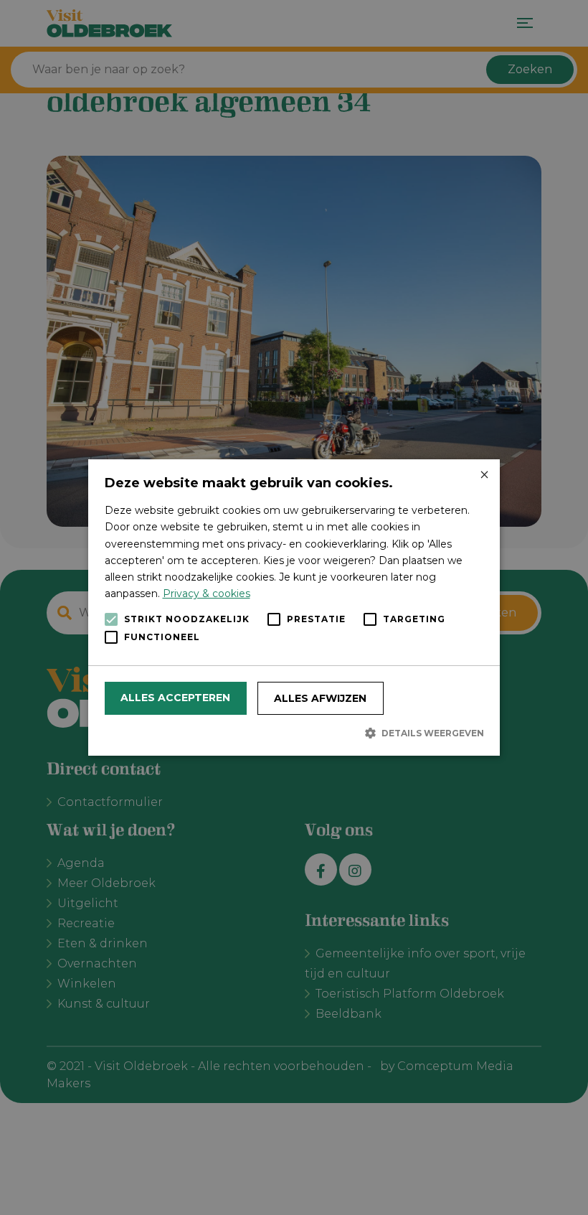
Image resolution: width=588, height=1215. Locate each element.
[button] (294, 733)
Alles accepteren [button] (175, 697)
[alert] (294, 607)
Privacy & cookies (206, 593)
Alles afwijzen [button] (320, 698)
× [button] (483, 475)
